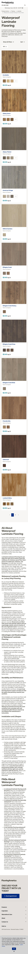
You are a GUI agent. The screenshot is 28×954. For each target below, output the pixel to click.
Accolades (6, 75)
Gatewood (6, 459)
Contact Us (5, 922)
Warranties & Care (7, 914)
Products (4, 907)
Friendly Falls (6, 421)
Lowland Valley (7, 498)
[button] (6, 46)
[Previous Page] (9, 515)
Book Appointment (11, 896)
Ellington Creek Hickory (9, 305)
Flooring (13, 11)
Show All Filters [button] (7, 42)
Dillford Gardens (7, 229)
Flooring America (5, 11)
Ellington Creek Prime (9, 344)
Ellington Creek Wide (9, 382)
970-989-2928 (5, 5)
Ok (14, 948)
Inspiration (5, 911)
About (3, 918)
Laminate (19, 11)
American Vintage (8, 190)
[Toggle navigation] (25, 5)
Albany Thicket (7, 152)
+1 (15, 81)
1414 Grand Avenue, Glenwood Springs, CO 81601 (12, 929)
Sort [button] (21, 42)
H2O (4, 46)
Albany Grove (6, 113)
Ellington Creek (7, 267)
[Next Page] (18, 515)
